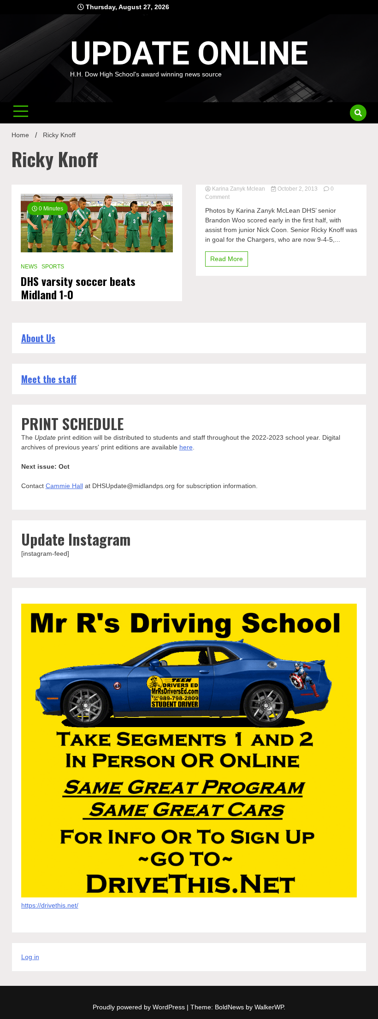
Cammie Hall (64, 485)
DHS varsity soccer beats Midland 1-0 (78, 287)
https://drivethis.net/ (49, 905)
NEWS (29, 266)
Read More (226, 258)
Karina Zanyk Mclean (238, 189)
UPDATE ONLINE (189, 53)
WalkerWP (269, 1007)
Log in (30, 957)
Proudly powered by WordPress (140, 1007)
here (186, 447)
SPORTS (52, 266)
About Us (38, 338)
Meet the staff (49, 379)
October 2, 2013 (297, 189)
